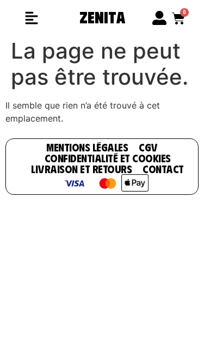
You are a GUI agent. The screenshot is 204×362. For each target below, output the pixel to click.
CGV (148, 147)
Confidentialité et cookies (108, 157)
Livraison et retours (81, 168)
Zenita (102, 17)
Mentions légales (87, 147)
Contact (163, 168)
